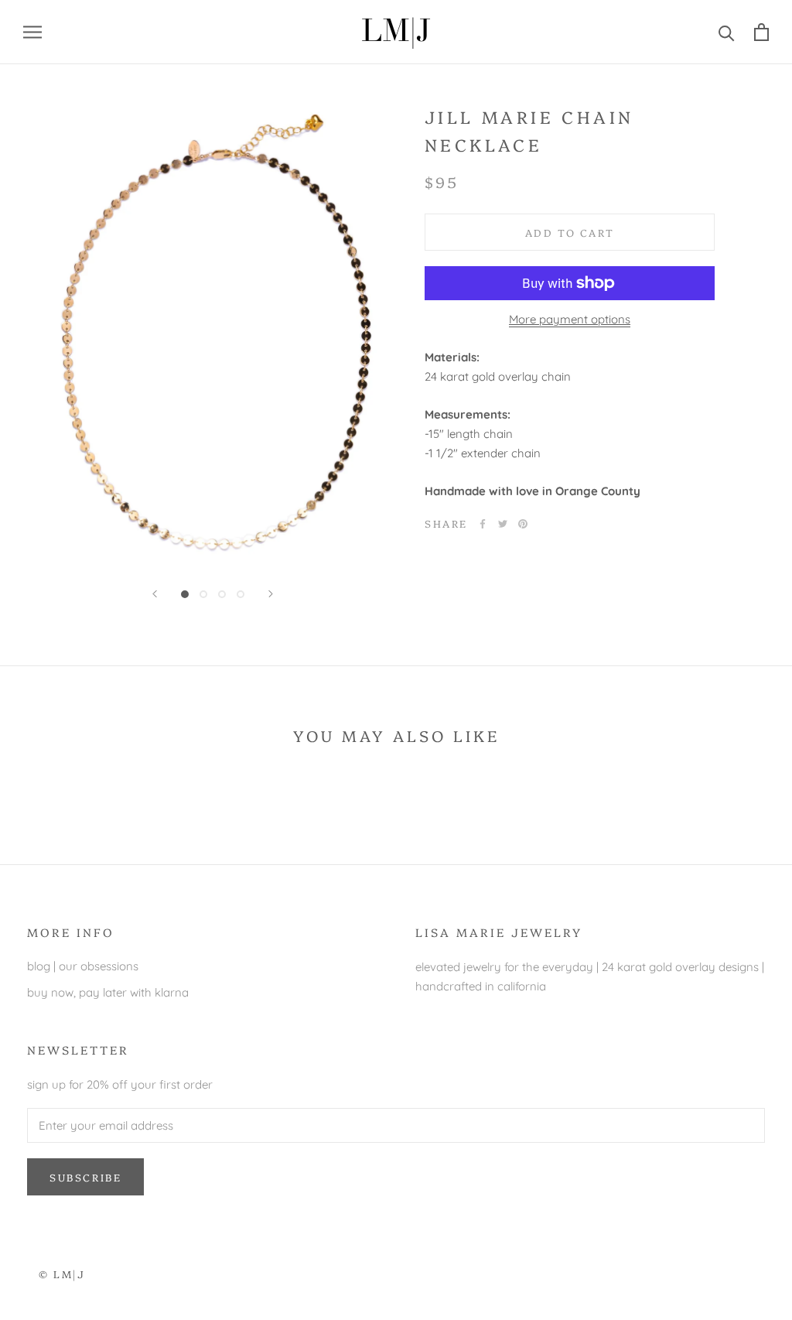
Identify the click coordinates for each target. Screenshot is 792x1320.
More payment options (569, 319)
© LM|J (62, 1274)
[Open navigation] (32, 32)
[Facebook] (482, 523)
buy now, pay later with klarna (108, 992)
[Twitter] (502, 523)
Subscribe (85, 1177)
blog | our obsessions (82, 966)
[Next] (270, 593)
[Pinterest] (522, 523)
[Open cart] (761, 32)
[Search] (727, 32)
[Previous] (154, 593)
